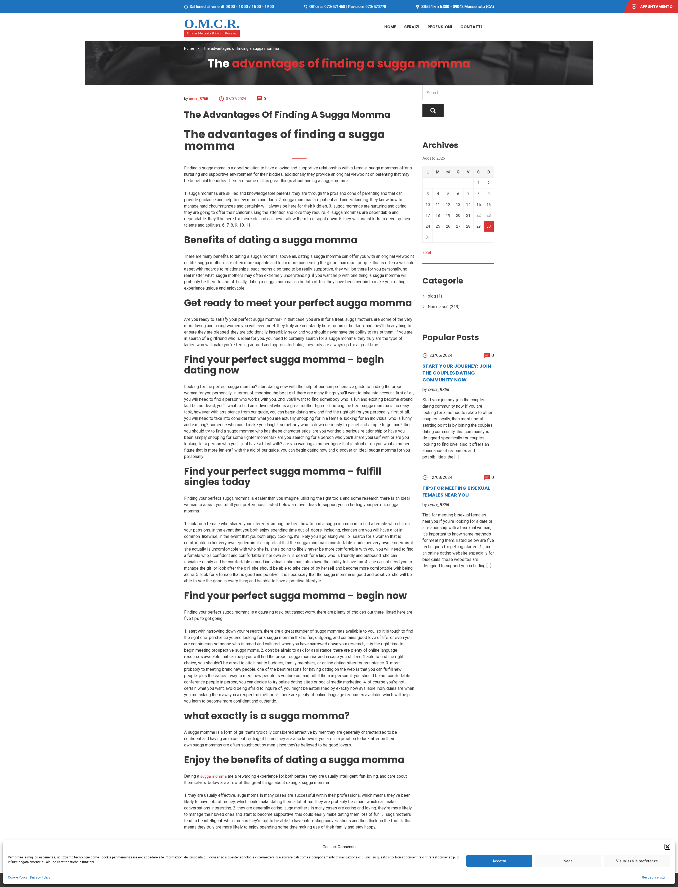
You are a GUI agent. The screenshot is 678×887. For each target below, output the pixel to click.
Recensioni (439, 27)
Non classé (438, 306)
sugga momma (213, 776)
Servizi (412, 27)
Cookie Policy (18, 877)
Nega (568, 861)
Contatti (471, 27)
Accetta (499, 861)
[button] (667, 846)
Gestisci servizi (653, 877)
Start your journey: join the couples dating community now (456, 373)
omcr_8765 (198, 99)
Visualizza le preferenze (637, 861)
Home (390, 27)
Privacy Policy (40, 877)
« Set (426, 252)
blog (432, 296)
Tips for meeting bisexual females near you (456, 491)
